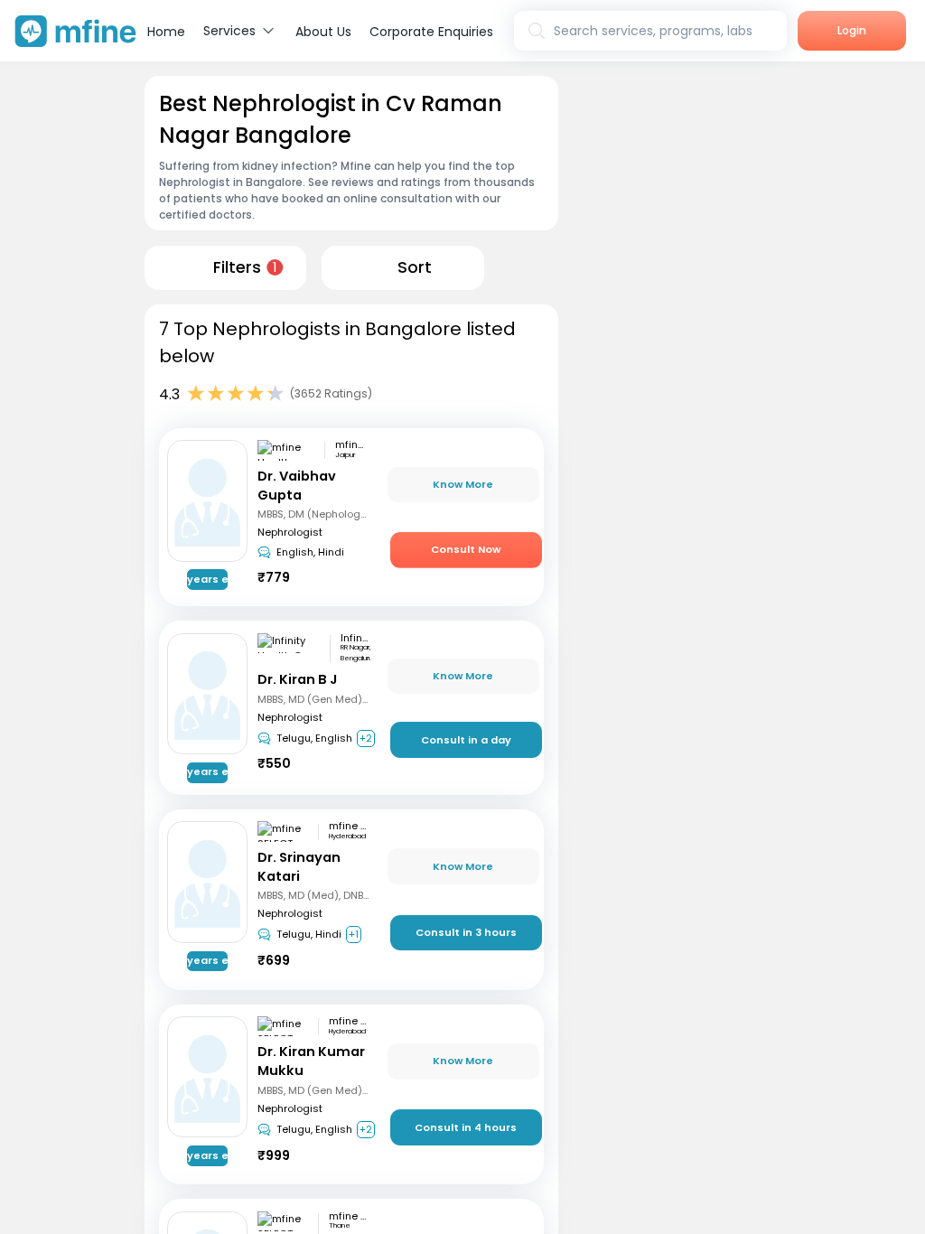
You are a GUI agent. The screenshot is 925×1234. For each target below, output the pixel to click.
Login (851, 30)
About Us (323, 32)
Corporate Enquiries (431, 32)
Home (166, 32)
